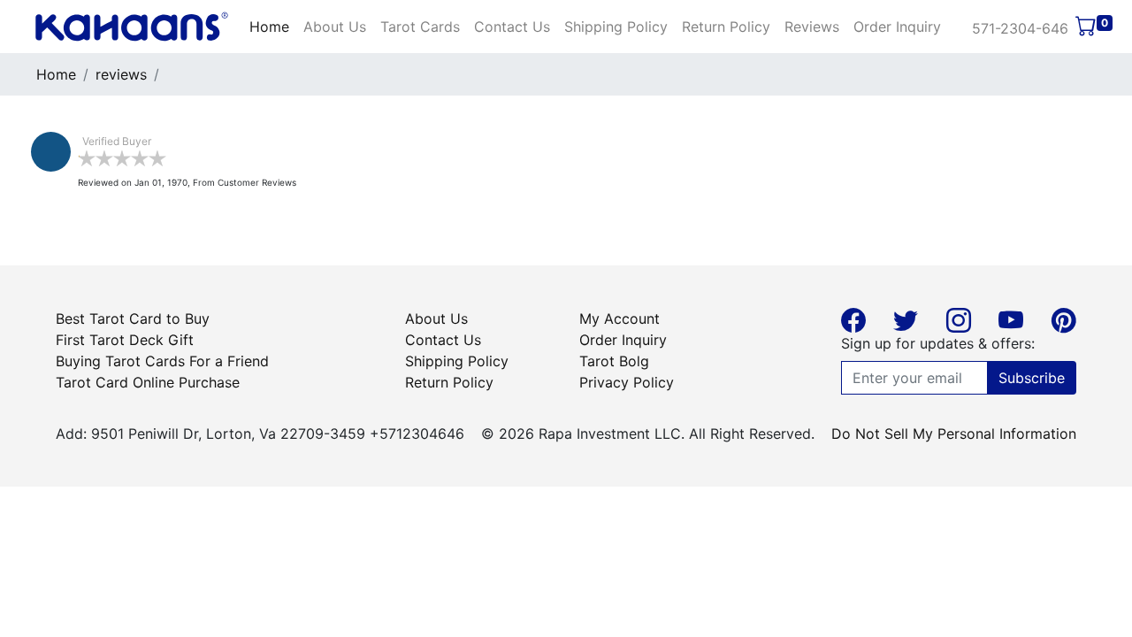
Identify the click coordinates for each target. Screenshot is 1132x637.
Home (269, 26)
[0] (1086, 28)
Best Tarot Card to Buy (133, 318)
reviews (121, 74)
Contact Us (512, 26)
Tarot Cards (420, 26)
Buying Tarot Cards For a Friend (162, 361)
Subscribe (1031, 378)
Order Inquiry (897, 26)
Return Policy (726, 26)
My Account (619, 318)
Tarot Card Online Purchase (148, 382)
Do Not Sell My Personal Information (953, 433)
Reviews (811, 26)
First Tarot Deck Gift (125, 340)
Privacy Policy (626, 382)
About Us (334, 26)
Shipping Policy (616, 26)
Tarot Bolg (614, 361)
